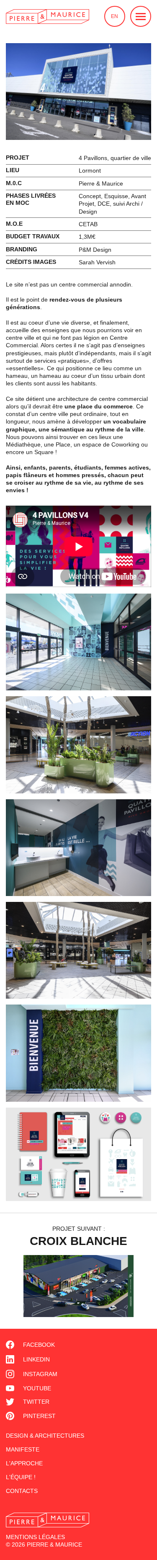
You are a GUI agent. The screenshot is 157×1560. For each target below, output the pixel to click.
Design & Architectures (45, 1435)
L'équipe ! (21, 1477)
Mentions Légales (35, 1537)
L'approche (24, 1463)
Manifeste (22, 1449)
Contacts (22, 1491)
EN (114, 16)
